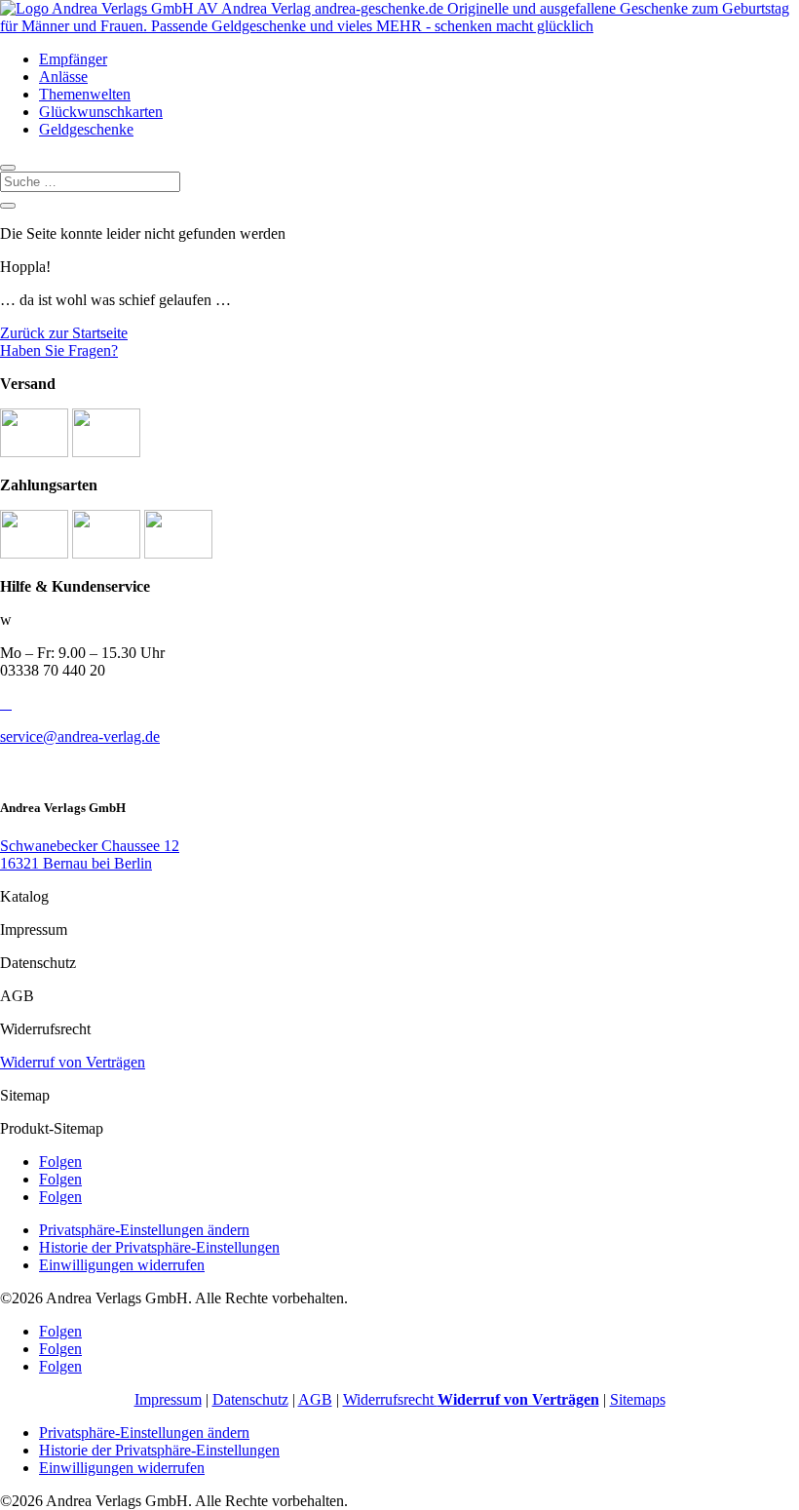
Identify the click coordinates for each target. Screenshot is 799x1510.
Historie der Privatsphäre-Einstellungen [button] (159, 1247)
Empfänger (73, 59)
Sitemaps (638, 1399)
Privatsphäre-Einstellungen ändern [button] (144, 1229)
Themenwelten (85, 94)
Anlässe (63, 76)
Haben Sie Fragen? (59, 350)
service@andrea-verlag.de (80, 736)
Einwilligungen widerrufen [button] (122, 1265)
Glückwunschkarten (101, 111)
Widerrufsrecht (471, 1399)
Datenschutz (250, 1399)
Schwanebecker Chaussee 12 (89, 845)
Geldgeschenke (86, 129)
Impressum (168, 1399)
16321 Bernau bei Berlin (76, 863)
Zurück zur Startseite (64, 333)
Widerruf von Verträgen (72, 1062)
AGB (315, 1399)
